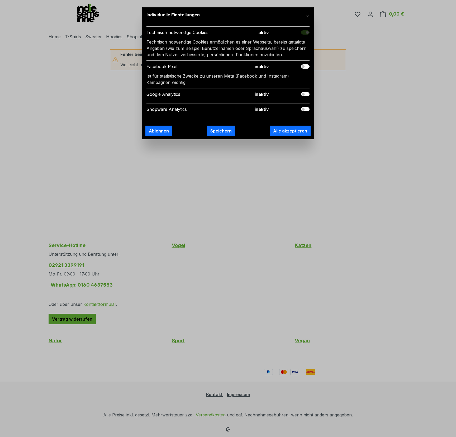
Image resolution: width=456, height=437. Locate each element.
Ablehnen (159, 131)
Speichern (221, 131)
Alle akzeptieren (290, 131)
